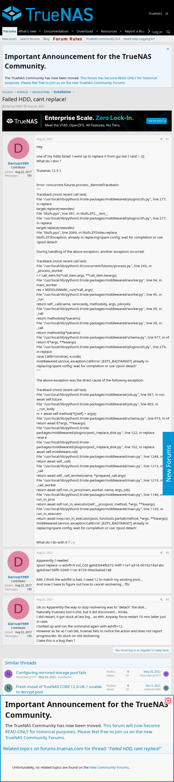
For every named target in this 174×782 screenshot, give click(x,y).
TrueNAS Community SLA (103, 39)
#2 (167, 553)
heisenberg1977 (26, 677)
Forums (9, 31)
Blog (46, 39)
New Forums (168, 463)
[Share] (161, 139)
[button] (40, 31)
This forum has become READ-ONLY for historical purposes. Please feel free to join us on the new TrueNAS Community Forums (81, 80)
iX (166, 13)
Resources (109, 31)
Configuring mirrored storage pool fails (51, 672)
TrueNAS (155, 13)
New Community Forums (109, 767)
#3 (167, 599)
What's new (27, 31)
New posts (9, 39)
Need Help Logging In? (139, 39)
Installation (65, 677)
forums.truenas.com (61, 748)
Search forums (30, 39)
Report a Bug (135, 31)
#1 (167, 139)
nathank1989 (152, 689)
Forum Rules (67, 39)
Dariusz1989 (13, 106)
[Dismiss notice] (167, 49)
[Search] (168, 31)
